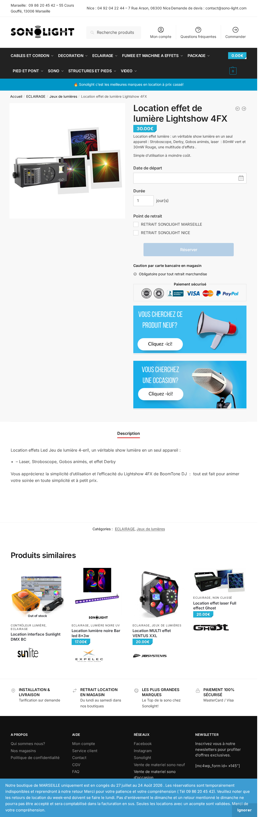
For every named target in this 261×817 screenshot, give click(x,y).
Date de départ (147, 167)
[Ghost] (211, 627)
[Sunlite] (28, 653)
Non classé (222, 597)
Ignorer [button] (244, 810)
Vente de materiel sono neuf (159, 764)
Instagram (143, 750)
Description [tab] (128, 433)
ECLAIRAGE (35, 96)
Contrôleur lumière (28, 625)
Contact (79, 757)
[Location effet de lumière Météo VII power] (243, 108)
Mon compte (160, 36)
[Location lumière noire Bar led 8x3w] (98, 594)
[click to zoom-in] (67, 161)
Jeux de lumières (63, 96)
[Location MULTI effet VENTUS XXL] (159, 594)
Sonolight (142, 757)
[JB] (150, 656)
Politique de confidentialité (35, 757)
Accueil (16, 96)
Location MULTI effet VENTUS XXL (152, 633)
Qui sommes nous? (28, 743)
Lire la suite (37, 670)
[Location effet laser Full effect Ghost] (219, 580)
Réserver (188, 249)
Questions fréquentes (198, 36)
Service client (84, 750)
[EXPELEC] (89, 656)
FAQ (75, 771)
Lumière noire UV (105, 625)
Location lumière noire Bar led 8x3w (96, 633)
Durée (139, 190)
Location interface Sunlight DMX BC (35, 637)
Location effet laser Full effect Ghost (214, 606)
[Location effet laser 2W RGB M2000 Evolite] (237, 108)
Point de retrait (147, 216)
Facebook (143, 743)
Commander (235, 36)
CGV (76, 764)
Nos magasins (23, 750)
